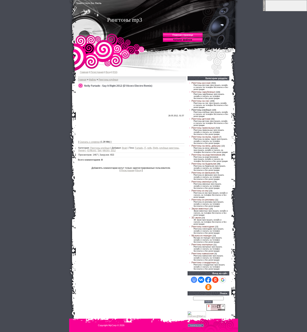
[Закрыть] (264, 10)
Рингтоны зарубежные (203, 92)
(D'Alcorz (91, 150)
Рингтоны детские (201, 119)
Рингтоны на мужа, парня (205, 137)
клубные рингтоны (169, 148)
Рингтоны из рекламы (203, 199)
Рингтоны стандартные (204, 262)
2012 (113, 150)
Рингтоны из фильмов (203, 172)
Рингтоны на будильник (204, 163)
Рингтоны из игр (200, 190)
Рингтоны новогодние (203, 226)
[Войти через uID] (194, 280)
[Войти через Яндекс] (215, 280)
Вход (108, 72)
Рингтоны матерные (202, 244)
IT (145, 148)
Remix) (82, 150)
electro (106, 150)
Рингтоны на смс (200, 101)
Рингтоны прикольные (203, 128)
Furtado (139, 148)
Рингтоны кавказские (203, 253)
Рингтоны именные (202, 181)
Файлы (92, 79)
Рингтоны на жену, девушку (206, 145)
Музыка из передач (202, 235)
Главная (84, 72)
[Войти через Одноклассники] (208, 287)
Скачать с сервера (90, 142)
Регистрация (97, 72)
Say (99, 150)
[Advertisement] (109, 114)
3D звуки (196, 217)
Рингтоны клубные (108, 79)
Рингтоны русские (201, 83)
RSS (115, 72)
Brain (124, 148)
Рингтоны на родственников (206, 154)
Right (155, 148)
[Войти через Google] (222, 279)
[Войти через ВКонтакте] (201, 280)
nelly (149, 148)
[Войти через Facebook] (208, 280)
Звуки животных (200, 208)
